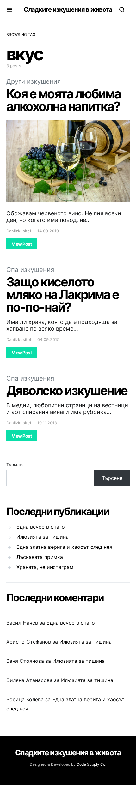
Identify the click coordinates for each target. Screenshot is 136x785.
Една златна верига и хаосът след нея (64, 547)
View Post (22, 244)
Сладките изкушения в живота (68, 9)
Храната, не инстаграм (44, 567)
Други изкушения (33, 81)
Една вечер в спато (40, 527)
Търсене (15, 464)
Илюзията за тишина (42, 537)
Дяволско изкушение (66, 390)
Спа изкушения (30, 269)
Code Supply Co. (91, 764)
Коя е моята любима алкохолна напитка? (63, 100)
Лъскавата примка (39, 557)
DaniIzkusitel (18, 230)
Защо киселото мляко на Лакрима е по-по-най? (62, 294)
